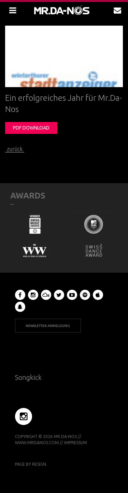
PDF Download (31, 128)
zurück (15, 149)
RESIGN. (39, 464)
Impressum (75, 442)
